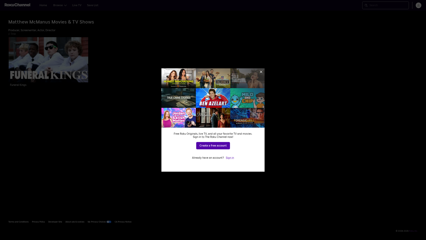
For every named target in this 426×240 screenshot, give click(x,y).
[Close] (261, 71)
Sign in (230, 157)
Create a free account (213, 145)
